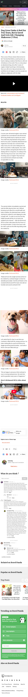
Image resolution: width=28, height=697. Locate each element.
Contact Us (8, 686)
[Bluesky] (12, 680)
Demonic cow (10, 548)
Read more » (14, 466)
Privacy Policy (20, 690)
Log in (24, 2)
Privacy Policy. (5, 657)
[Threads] (14, 680)
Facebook (21, 93)
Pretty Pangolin (7, 500)
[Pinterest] (7, 680)
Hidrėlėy (6, 45)
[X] (9, 680)
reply (10, 492)
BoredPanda (8, 2)
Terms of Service (6, 693)
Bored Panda (7, 675)
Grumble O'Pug (10, 510)
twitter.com (10, 95)
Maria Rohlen (7, 542)
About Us (23, 684)
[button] (23, 580)
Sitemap (15, 686)
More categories (7, 640)
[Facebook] (2, 680)
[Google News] (19, 680)
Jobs (3, 686)
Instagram (18, 95)
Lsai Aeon (6, 481)
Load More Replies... (11, 537)
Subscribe (14, 651)
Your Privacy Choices (7, 684)
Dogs (2, 27)
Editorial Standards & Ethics (8, 690)
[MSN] (17, 680)
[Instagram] (4, 680)
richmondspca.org (12, 93)
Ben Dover (9, 494)
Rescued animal (6, 442)
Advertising (16, 684)
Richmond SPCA (14, 130)
